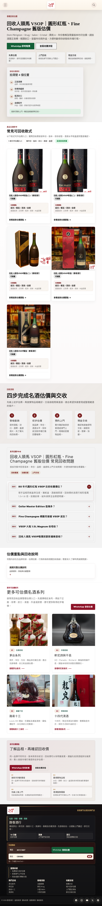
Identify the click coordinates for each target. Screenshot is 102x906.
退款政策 (18, 900)
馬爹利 (11, 892)
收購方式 (69, 884)
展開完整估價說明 (19, 569)
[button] (5, 5)
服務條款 (32, 900)
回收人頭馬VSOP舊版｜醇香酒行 (22, 351)
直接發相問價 (62, 141)
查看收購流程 (46, 46)
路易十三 (12, 889)
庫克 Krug (41, 887)
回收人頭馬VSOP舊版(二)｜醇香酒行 (24, 273)
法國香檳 (40, 884)
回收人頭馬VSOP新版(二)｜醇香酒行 (69, 195)
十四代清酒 (41, 892)
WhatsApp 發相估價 (83, 607)
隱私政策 (25, 900)
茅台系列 (12, 884)
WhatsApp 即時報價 (20, 46)
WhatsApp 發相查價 (21, 768)
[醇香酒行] (13, 810)
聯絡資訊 (40, 900)
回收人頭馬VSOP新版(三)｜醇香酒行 (24, 195)
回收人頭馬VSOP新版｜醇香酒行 (67, 273)
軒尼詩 (11, 887)
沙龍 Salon (41, 889)
